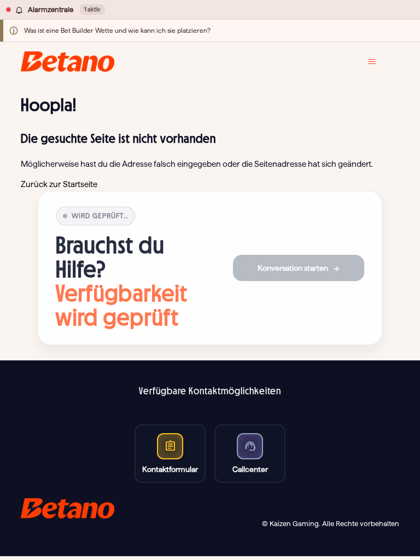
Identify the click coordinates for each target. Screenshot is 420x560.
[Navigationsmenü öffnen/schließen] (379, 62)
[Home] (67, 61)
